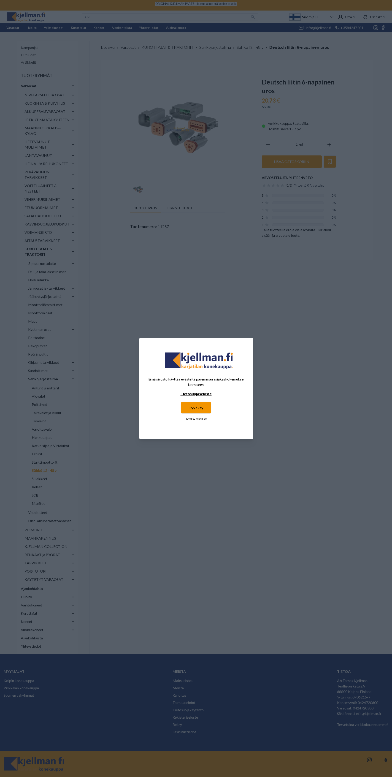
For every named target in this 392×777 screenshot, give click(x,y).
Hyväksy (196, 407)
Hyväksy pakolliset (196, 419)
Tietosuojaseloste (196, 393)
